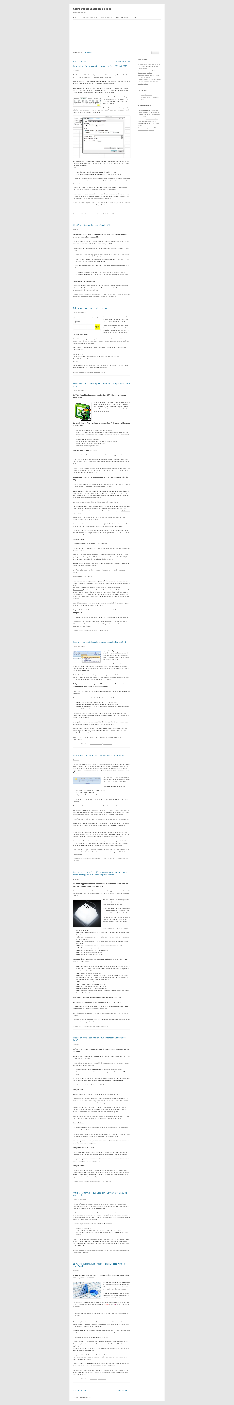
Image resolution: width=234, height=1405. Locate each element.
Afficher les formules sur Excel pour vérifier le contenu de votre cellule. (100, 1193)
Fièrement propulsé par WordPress (82, 1397)
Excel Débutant (101, 214)
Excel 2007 (106, 294)
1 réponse (76, 229)
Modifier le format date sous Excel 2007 (91, 225)
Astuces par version (122, 17)
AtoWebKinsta (89, 52)
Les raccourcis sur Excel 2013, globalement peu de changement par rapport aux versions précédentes (100, 873)
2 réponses (76, 70)
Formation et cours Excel (89, 17)
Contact (134, 17)
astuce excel (93, 214)
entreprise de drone (146, 95)
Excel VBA (93, 372)
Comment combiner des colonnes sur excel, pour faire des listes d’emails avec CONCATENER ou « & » (149, 66)
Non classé (93, 630)
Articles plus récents (123, 61)
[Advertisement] (117, 33)
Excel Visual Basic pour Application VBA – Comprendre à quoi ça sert (101, 384)
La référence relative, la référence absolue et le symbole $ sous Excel (100, 1264)
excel (94, 296)
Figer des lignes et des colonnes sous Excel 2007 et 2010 (99, 641)
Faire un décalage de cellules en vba (90, 308)
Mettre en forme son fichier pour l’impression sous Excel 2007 (99, 1038)
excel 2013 (125, 294)
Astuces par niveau (106, 17)
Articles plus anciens (80, 61)
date (91, 296)
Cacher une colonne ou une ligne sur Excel (149, 79)
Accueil (75, 17)
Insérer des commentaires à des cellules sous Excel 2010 (99, 755)
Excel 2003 (100, 294)
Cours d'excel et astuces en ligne (92, 8)
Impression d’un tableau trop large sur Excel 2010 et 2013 (100, 66)
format (98, 296)
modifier (103, 296)
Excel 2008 (112, 294)
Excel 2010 (118, 294)
